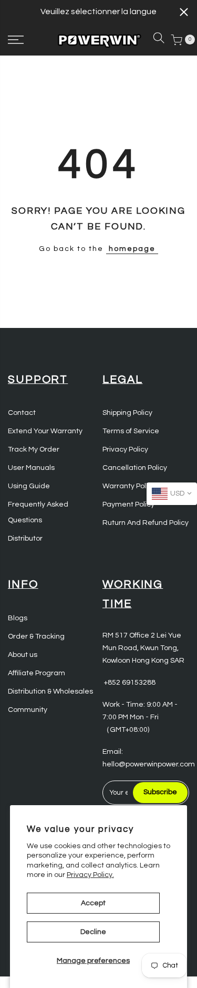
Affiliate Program (36, 673)
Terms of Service (130, 431)
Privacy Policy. (90, 875)
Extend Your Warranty (45, 431)
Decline (93, 932)
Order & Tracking (36, 636)
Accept (93, 903)
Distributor (25, 538)
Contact (22, 412)
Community (27, 709)
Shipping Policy (127, 412)
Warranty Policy (128, 486)
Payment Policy (128, 504)
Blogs (17, 618)
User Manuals (31, 467)
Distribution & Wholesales (50, 691)
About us (22, 654)
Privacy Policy (125, 449)
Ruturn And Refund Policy (145, 522)
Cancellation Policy (134, 467)
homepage (132, 249)
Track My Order (33, 449)
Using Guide (29, 486)
